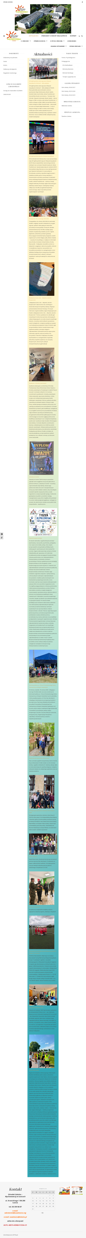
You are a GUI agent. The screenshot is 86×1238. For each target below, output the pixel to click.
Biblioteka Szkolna (67, 105)
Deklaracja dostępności (10, 69)
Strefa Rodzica (39, 41)
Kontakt (73, 36)
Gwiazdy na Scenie (34, 477)
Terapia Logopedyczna (69, 77)
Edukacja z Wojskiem (34, 907)
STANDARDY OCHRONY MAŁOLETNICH (54, 36)
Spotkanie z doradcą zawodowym (37, 383)
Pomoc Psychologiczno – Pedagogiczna (69, 59)
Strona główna (8, 2)
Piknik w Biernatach (34, 1070)
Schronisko (72, 41)
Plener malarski (33, 856)
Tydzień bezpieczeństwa (35, 538)
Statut (5, 61)
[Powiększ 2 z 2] (80, 1189)
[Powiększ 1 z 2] (67, 1189)
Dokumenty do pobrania (10, 57)
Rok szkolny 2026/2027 (68, 87)
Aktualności (33, 36)
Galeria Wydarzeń (58, 46)
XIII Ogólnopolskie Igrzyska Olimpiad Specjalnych (41, 156)
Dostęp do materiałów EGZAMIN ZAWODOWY (12, 92)
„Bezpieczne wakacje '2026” (36, 1007)
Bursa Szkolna (75, 46)
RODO (5, 65)
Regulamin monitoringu (10, 73)
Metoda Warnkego (67, 73)
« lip (42, 1213)
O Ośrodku (25, 41)
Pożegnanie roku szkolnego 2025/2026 (39, 219)
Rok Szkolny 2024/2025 (68, 95)
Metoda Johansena (67, 69)
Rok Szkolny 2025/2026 (68, 91)
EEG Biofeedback (67, 65)
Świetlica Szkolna (66, 116)
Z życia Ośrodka (56, 41)
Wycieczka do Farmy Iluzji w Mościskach (39, 758)
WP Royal (15, 1235)
